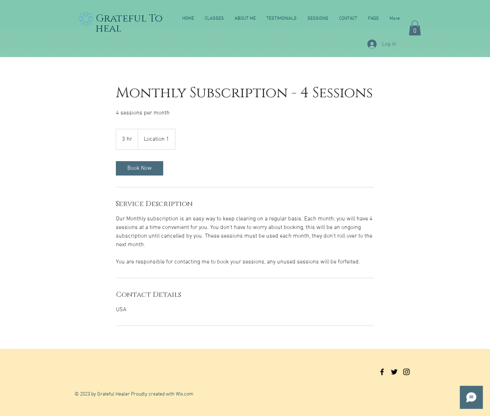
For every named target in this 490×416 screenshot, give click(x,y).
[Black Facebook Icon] (382, 372)
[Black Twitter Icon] (394, 372)
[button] (415, 28)
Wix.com (184, 394)
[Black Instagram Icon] (406, 372)
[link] (139, 168)
